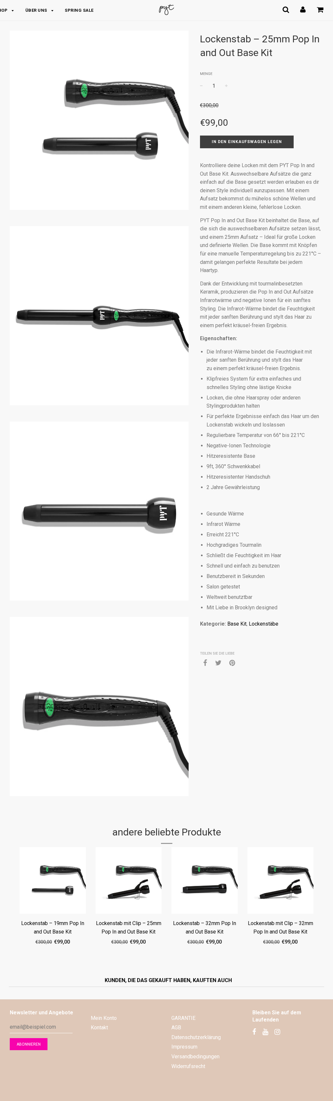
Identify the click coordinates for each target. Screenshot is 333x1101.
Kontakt (99, 1027)
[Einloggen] (303, 9)
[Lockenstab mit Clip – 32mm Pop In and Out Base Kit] (280, 881)
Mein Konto (104, 1018)
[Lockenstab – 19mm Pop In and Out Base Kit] (53, 881)
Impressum (184, 1047)
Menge (206, 74)
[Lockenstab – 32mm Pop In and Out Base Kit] (204, 881)
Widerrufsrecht (188, 1066)
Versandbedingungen (195, 1056)
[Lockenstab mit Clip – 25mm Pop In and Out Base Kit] (129, 881)
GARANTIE (183, 1018)
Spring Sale (79, 10)
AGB (176, 1027)
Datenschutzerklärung (196, 1037)
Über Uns (36, 10)
